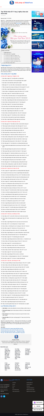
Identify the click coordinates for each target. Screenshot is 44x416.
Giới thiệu (14, 382)
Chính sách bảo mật (16, 391)
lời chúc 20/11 (18, 23)
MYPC (15, 407)
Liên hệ (14, 384)
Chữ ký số (28, 386)
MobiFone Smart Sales (30, 389)
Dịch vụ (14, 386)
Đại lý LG (15, 408)
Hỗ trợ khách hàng (16, 389)
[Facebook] (1, 396)
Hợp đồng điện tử (30, 382)
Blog (13, 387)
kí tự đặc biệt (16, 410)
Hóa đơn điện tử (29, 384)
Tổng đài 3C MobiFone (30, 387)
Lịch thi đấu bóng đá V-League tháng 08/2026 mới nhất (12, 328)
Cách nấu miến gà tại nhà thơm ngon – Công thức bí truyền (12, 331)
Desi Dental (16, 405)
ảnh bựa (17, 407)
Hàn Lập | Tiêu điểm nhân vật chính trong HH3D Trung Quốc (13, 332)
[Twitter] (4, 396)
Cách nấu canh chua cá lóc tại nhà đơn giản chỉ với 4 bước (12, 329)
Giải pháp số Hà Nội (15, 339)
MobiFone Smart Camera (31, 391)
